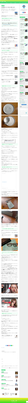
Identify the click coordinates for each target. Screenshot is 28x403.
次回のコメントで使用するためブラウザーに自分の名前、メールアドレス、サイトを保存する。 (9, 366)
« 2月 (20, 116)
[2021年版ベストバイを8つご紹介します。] (10, 345)
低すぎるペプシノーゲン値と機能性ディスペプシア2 (22, 44)
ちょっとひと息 (3, 347)
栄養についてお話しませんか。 (14, 401)
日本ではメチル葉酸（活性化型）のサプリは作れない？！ (22, 64)
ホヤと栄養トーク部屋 (3, 1)
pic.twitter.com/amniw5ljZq (6, 24)
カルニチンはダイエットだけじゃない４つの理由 (22, 37)
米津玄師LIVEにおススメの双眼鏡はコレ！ (5, 384)
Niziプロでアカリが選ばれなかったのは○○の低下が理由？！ (7, 380)
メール (2, 361)
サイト (2, 363)
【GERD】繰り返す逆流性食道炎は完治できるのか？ (22, 73)
